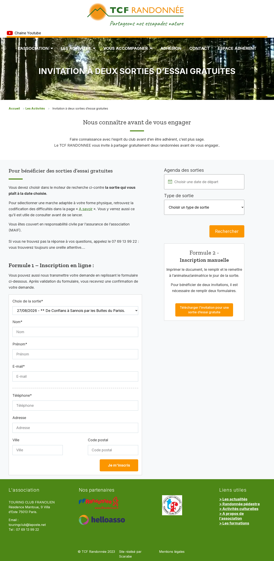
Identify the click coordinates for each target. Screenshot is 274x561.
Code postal (98, 440)
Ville (15, 440)
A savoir (85, 209)
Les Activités (76, 48)
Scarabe (125, 556)
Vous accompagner (125, 48)
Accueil (14, 108)
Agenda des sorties (184, 170)
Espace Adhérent (237, 48)
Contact (199, 48)
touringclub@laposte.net (27, 525)
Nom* (17, 322)
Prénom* (19, 344)
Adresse (19, 418)
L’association (33, 48)
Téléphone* (22, 395)
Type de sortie (179, 195)
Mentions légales (172, 552)
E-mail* (18, 366)
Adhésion (170, 48)
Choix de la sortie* (27, 301)
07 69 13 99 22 (27, 530)
